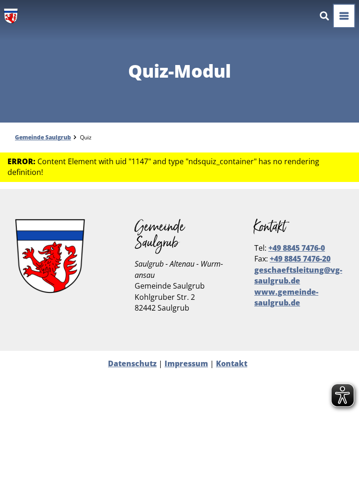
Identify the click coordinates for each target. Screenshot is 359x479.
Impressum (186, 363)
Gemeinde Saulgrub (43, 137)
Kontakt (231, 363)
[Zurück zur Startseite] (11, 15)
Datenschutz (132, 363)
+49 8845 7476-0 (296, 248)
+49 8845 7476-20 (300, 259)
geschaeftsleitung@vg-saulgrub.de (298, 275)
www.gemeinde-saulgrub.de (286, 297)
